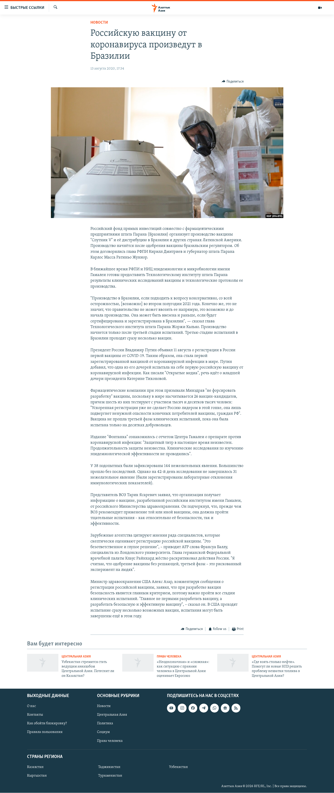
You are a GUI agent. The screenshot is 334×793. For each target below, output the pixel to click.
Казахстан (35, 767)
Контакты (35, 715)
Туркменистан (110, 776)
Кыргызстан (37, 776)
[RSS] (236, 708)
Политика (105, 723)
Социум (103, 732)
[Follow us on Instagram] (182, 708)
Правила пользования (44, 732)
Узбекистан (178, 767)
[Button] (233, 82)
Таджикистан (109, 767)
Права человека (169, 656)
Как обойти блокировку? (47, 723)
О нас (31, 706)
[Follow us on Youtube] (171, 708)
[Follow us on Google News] (225, 708)
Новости (99, 23)
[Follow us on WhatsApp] (214, 708)
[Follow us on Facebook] (193, 708)
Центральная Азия (76, 656)
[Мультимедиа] (320, 8)
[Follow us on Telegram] (203, 708)
